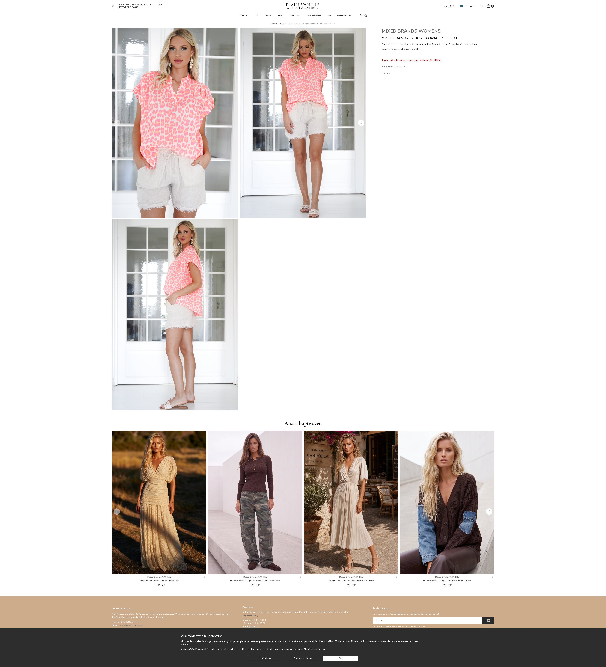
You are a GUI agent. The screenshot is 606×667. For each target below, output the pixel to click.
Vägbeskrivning (250, 615)
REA (329, 15)
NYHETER (243, 15)
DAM (257, 15)
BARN (268, 15)
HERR (280, 15)
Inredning (295, 15)
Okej (341, 658)
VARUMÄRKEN (314, 15)
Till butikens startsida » (393, 66)
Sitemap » (386, 72)
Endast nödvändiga (303, 658)
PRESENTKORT (344, 15)
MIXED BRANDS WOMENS (411, 31)
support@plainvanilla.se (131, 625)
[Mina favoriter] (481, 6)
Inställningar (265, 658)
